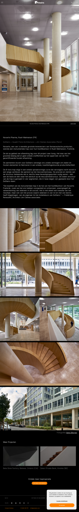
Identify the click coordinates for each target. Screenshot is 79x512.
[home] (39, 2)
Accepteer (62, 505)
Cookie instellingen (62, 501)
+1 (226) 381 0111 (24, 508)
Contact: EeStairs (9, 508)
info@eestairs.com (35, 508)
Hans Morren (71, 432)
